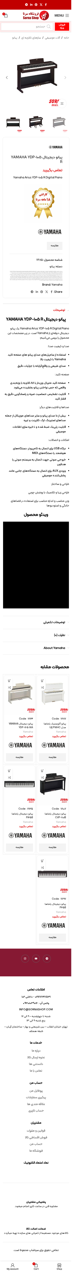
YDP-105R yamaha (54, 272)
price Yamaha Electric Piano (51, 271)
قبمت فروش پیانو (29, 277)
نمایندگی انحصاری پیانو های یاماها (24, 279)
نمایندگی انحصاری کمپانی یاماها (18, 279)
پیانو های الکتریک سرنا (19, 274)
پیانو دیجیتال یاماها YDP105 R (35, 274)
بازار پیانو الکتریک (21, 272)
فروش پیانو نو (55, 277)
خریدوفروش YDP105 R (22, 275)
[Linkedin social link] (31, 5)
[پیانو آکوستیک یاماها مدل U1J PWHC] (52, 695)
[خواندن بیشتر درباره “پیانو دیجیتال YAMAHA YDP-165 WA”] (9, 680)
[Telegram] (47, 959)
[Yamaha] (53, 745)
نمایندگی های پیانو (50, 280)
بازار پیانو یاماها (18, 272)
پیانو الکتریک (60, 274)
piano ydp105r (43, 271)
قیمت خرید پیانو (55, 278)
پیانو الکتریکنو (49, 274)
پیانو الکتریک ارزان (57, 274)
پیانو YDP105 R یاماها (24, 273)
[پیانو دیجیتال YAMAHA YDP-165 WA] (19, 695)
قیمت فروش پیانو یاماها (13, 278)
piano (19, 271)
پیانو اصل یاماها (13, 273)
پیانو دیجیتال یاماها (40, 274)
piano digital (21, 271)
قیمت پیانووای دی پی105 (59, 278)
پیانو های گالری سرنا (11, 274)
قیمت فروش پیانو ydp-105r (28, 278)
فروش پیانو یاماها (52, 277)
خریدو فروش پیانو (26, 275)
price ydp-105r (59, 271)
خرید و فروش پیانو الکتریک (43, 275)
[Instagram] (25, 959)
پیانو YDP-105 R (27, 273)
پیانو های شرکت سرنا (15, 274)
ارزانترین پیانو (33, 272)
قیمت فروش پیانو (32, 278)
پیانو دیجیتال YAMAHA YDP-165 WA (21, 726)
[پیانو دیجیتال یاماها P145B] (19, 785)
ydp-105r (49, 272)
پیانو (14, 38)
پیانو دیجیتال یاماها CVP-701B (55, 816)
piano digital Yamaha (24, 271)
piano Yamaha (33, 271)
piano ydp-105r (36, 271)
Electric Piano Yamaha (14, 271)
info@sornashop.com (36, 1010)
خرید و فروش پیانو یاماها (30, 275)
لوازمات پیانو (29, 279)
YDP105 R (42, 272)
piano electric (27, 271)
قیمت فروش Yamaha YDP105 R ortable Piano (37, 278)
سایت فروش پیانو (44, 276)
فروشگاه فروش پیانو (37, 277)
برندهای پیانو (15, 272)
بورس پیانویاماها (53, 273)
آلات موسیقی (52, 38)
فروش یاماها (40, 277)
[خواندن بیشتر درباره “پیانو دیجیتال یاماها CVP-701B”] (42, 770)
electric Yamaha (17, 271)
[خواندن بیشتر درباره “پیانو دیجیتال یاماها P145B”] (9, 770)
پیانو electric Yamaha (34, 273)
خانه (66, 38)
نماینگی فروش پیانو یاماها (43, 280)
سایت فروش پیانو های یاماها (16, 276)
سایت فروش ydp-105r (48, 276)
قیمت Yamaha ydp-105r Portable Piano (23, 277)
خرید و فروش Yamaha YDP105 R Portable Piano (52, 275)
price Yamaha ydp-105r (55, 271)
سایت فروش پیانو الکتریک (40, 276)
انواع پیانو (26, 272)
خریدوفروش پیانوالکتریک (15, 275)
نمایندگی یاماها (47, 280)
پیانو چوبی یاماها (46, 274)
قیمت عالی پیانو (42, 278)
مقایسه (55, 246)
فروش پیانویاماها (43, 277)
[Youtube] (36, 959)
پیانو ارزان (18, 273)
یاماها (40, 280)
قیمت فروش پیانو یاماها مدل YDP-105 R (47, 279)
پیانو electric (37, 273)
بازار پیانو (24, 272)
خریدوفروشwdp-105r (58, 276)
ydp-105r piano (51, 272)
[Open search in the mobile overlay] (27, 26)
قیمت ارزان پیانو (15, 277)
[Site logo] (36, 15)
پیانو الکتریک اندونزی (53, 274)
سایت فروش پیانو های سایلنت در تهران (22, 276)
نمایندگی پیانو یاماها (14, 279)
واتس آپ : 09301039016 (36, 1003)
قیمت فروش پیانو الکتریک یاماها (18, 278)
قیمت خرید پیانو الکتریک (52, 278)
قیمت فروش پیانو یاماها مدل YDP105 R (40, 279)
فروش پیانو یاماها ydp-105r (47, 277)
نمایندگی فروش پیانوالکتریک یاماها (55, 280)
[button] (65, 77)
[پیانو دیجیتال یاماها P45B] (52, 876)
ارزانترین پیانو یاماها (30, 272)
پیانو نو (25, 274)
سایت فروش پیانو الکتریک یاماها (35, 276)
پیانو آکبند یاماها (20, 273)
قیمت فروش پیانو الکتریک (23, 278)
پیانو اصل (16, 273)
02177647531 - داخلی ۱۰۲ (36, 997)
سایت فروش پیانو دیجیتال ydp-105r (29, 276)
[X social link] (41, 5)
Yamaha (56, 285)
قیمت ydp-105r (18, 277)
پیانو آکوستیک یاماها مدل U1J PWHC (55, 726)
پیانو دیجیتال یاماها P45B (55, 906)
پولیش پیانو (44, 273)
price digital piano (47, 271)
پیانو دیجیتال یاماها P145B (22, 816)
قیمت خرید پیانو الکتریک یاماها (47, 278)
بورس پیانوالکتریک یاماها (57, 273)
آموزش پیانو (39, 272)
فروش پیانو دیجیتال (58, 277)
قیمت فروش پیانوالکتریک (35, 279)
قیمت (26, 277)
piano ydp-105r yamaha (40, 271)
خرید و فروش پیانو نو (33, 275)
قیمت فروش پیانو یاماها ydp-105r (54, 279)
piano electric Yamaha (30, 271)
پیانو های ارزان (23, 274)
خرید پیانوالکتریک (58, 275)
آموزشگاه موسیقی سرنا (36, 272)
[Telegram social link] (26, 5)
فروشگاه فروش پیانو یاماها (33, 277)
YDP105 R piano (44, 272)
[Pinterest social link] (36, 5)
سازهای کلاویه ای (31, 38)
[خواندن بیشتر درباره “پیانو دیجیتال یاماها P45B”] (42, 861)
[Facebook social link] (46, 5)
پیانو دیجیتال (43, 274)
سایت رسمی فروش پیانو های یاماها (53, 276)
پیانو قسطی (27, 274)
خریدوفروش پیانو (19, 275)
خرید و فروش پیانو (47, 275)
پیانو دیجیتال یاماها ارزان (30, 274)
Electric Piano (11, 271)
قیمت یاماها (31, 279)
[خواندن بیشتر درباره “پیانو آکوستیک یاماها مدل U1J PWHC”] (42, 680)
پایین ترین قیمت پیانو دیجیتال (48, 273)
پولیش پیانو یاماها (41, 273)
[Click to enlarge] (62, 103)
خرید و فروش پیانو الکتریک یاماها (38, 275)
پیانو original (30, 273)
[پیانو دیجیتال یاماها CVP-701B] (52, 785)
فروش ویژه (62, 26)
